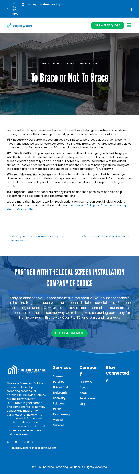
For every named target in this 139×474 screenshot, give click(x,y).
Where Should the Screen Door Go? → (107, 236)
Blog (82, 404)
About (84, 387)
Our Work (86, 382)
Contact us (54, 307)
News (57, 63)
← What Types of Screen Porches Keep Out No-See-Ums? (36, 238)
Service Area (88, 398)
